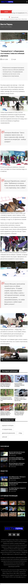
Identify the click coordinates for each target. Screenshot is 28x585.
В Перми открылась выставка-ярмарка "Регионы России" (19, 413)
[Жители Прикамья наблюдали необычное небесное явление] (4, 465)
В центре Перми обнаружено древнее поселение (19, 385)
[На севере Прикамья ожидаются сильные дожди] (4, 489)
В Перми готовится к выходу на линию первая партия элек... (20, 399)
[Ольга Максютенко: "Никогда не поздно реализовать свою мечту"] (4, 478)
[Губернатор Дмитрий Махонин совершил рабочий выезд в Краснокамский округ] (13, 509)
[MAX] (18, 534)
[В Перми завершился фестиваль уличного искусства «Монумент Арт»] (7, 378)
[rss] (10, 534)
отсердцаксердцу (7, 429)
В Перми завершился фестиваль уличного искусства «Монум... (5, 385)
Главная (2, 26)
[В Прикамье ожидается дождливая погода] (21, 509)
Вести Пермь (8, 26)
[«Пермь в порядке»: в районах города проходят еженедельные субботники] (21, 503)
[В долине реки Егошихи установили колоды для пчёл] (7, 392)
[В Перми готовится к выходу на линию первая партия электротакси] (21, 392)
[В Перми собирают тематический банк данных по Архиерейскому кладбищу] (13, 514)
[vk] (14, 534)
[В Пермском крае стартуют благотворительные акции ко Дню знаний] (4, 503)
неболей (4, 437)
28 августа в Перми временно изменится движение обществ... (5, 413)
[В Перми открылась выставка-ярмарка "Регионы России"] (21, 407)
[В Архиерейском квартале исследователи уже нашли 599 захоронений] (4, 514)
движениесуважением (8, 433)
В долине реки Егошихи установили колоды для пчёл (6, 399)
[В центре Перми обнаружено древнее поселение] (21, 378)
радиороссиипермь (8, 425)
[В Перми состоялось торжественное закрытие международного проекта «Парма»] (4, 509)
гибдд (20, 433)
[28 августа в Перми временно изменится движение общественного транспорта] (7, 407)
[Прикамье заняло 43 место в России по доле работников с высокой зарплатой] (21, 514)
